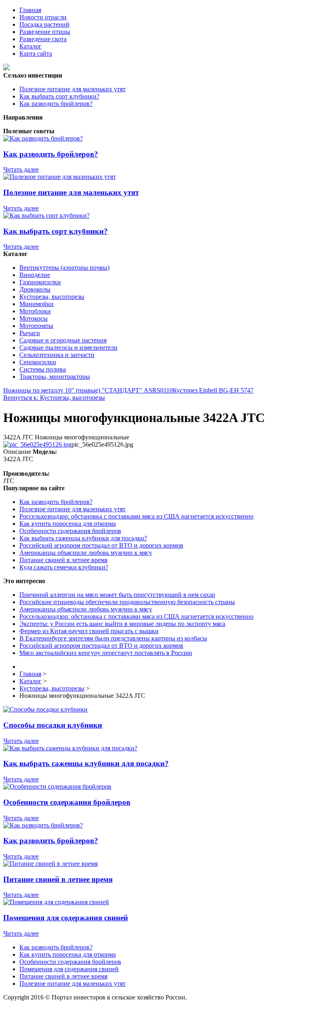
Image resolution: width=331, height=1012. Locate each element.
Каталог (30, 46)
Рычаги (29, 333)
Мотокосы (33, 318)
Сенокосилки (37, 362)
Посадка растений (44, 24)
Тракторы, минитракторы (54, 376)
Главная (30, 9)
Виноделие (34, 274)
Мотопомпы (36, 325)
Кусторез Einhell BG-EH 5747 (213, 390)
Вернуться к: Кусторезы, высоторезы (54, 397)
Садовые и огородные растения (63, 340)
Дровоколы (34, 289)
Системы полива (42, 369)
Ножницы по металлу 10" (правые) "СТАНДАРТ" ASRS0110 (88, 390)
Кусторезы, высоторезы (51, 296)
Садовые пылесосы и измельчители (68, 347)
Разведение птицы (44, 31)
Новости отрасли (43, 17)
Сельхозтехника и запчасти (56, 354)
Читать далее (21, 169)
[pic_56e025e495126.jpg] (37, 444)
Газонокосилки (40, 282)
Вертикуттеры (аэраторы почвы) (64, 267)
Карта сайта (35, 53)
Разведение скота (43, 39)
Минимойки (36, 303)
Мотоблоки (35, 311)
